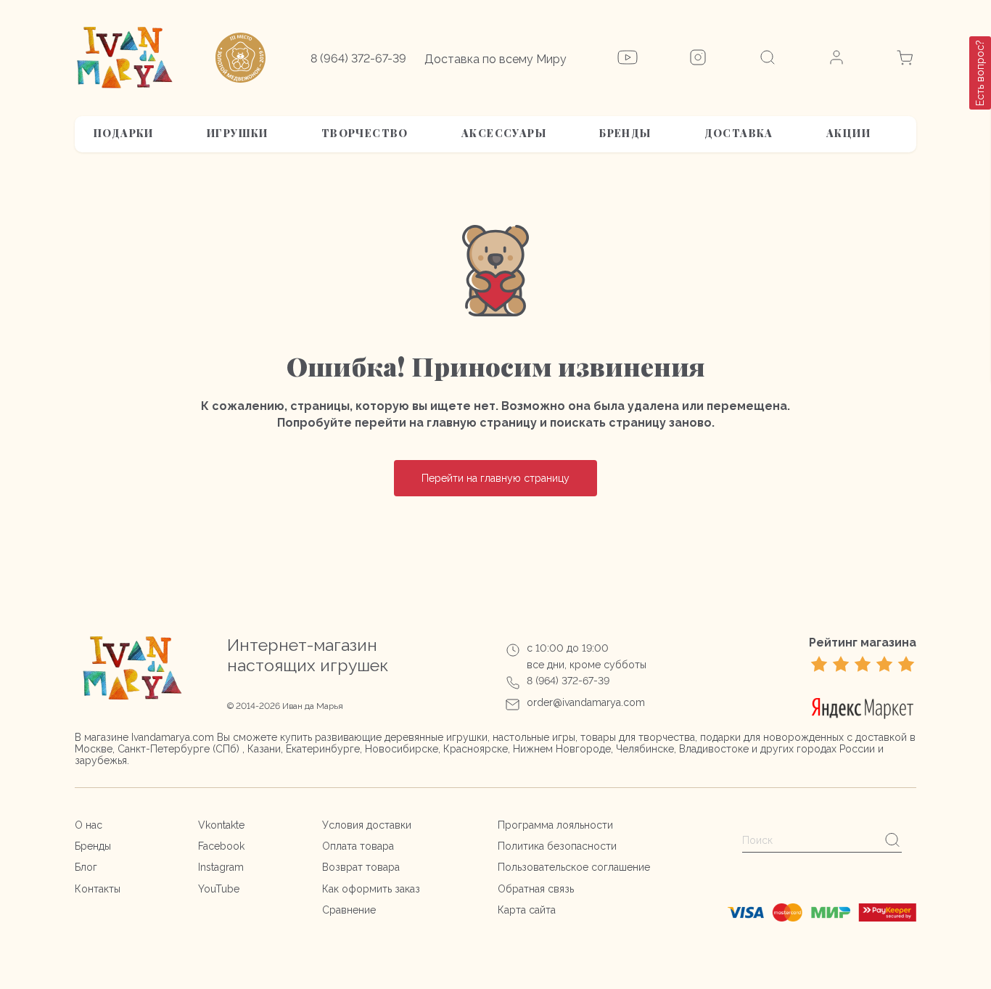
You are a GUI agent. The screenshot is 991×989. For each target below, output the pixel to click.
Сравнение (349, 910)
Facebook (221, 846)
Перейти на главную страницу (495, 478)
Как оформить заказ (371, 889)
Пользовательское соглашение (574, 867)
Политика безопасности (557, 846)
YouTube (218, 889)
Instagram (221, 867)
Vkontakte (221, 825)
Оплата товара (358, 846)
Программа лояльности (555, 825)
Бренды (625, 133)
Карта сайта (527, 910)
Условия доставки (366, 825)
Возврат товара (361, 867)
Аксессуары (503, 133)
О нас (88, 825)
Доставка (738, 133)
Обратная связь (536, 889)
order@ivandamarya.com (586, 702)
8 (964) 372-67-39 (358, 58)
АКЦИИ (848, 133)
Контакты (97, 889)
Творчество (364, 133)
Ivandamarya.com (172, 737)
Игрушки (237, 133)
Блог (86, 867)
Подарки (124, 133)
